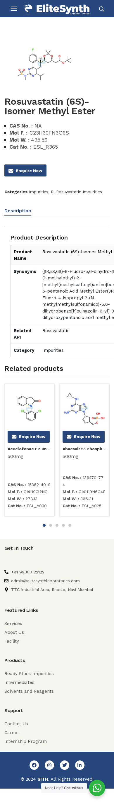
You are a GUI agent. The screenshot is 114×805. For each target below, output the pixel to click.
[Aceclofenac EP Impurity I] (29, 409)
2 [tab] (50, 525)
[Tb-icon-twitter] (64, 765)
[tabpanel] (29, 452)
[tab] (20, 211)
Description (17, 210)
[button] (13, 8)
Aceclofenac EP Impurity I (29, 448)
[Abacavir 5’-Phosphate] (84, 409)
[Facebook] (34, 765)
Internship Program (25, 741)
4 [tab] (63, 525)
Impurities (38, 191)
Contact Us (16, 723)
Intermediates (19, 682)
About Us (14, 632)
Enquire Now (29, 170)
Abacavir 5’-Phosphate (84, 448)
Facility (11, 641)
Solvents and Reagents (29, 691)
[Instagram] (49, 765)
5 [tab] (69, 525)
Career (11, 732)
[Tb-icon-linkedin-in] (79, 765)
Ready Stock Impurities (29, 673)
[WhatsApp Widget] (97, 788)
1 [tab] (44, 525)
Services (13, 623)
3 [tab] (57, 525)
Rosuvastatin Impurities (79, 191)
